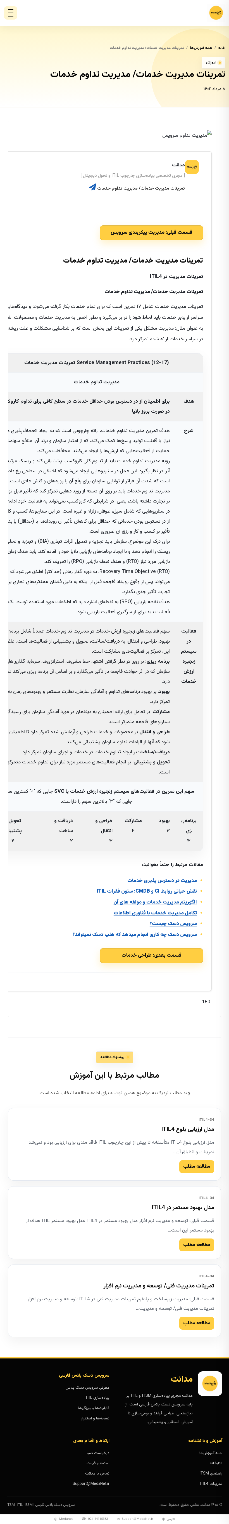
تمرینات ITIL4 (211, 1484)
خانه (221, 48)
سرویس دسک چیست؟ (173, 924)
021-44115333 (95, 1519)
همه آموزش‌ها (201, 48)
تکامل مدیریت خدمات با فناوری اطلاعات (155, 913)
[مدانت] (201, 13)
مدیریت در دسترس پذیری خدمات (162, 881)
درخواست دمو (98, 1453)
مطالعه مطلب (196, 1166)
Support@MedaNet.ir (91, 1484)
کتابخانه (216, 1463)
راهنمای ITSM (211, 1474)
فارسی (168, 1519)
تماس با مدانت (97, 1474)
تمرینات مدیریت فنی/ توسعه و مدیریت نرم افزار (159, 1286)
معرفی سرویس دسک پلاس (87, 1388)
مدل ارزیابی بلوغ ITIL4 (187, 1129)
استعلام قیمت (98, 1463)
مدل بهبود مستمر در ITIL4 (183, 1207)
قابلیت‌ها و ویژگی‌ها (93, 1408)
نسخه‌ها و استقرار (95, 1419)
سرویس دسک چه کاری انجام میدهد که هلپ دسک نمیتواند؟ (135, 935)
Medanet (63, 1519)
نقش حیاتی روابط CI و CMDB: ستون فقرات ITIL (147, 891)
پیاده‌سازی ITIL (97, 1398)
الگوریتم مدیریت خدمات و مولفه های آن (155, 902)
